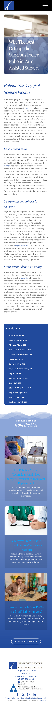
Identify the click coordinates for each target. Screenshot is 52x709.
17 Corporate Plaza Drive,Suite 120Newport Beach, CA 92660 (26, 673)
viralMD (44, 700)
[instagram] (28, 694)
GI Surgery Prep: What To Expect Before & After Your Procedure (26, 545)
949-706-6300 (27, 679)
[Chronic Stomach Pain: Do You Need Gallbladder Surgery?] (26, 587)
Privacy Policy (10, 698)
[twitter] (23, 694)
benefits (24, 278)
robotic (7, 166)
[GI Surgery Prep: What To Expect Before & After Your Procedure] (26, 520)
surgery (27, 108)
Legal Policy (42, 698)
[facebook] (17, 694)
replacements (21, 245)
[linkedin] (34, 694)
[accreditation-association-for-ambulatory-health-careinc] (26, 684)
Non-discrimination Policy (27, 698)
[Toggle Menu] (45, 5)
